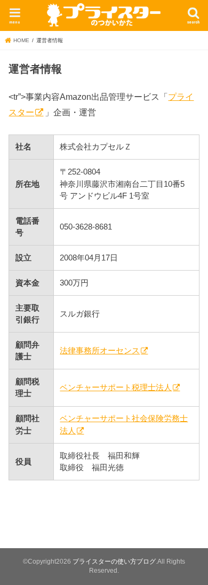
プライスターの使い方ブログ (114, 561)
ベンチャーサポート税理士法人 (116, 387)
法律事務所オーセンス (100, 350)
